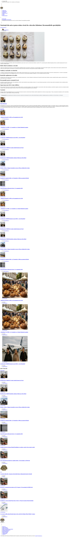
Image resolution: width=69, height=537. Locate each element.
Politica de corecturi (5, 528)
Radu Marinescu (3, 103)
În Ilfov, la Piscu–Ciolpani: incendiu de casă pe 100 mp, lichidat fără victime (15, 249)
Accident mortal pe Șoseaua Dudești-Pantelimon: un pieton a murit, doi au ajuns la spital (17, 447)
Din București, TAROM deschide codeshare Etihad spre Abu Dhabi (13, 157)
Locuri (3, 14)
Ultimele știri (4, 10)
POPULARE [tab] (2, 109)
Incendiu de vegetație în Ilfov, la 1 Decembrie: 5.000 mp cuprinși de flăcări (14, 178)
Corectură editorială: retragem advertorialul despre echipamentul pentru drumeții (16, 473)
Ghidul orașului (4, 11)
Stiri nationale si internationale (6, 19)
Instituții (3, 13)
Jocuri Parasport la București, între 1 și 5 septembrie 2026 (11, 188)
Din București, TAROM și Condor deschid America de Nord (11, 147)
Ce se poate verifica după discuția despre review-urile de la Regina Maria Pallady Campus (17, 513)
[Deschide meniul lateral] (0, 17)
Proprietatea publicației (5, 530)
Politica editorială (4, 527)
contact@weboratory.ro (38, 535)
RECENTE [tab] (2, 108)
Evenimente (4, 12)
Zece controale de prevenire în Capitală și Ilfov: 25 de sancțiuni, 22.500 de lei (15, 460)
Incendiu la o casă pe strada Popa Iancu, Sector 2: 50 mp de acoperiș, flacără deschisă (16, 500)
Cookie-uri (3, 534)
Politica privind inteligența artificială (7, 529)
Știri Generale (2, 370)
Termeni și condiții (5, 532)
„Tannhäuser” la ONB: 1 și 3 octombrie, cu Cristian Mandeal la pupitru (14, 127)
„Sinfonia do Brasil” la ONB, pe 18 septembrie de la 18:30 (11, 117)
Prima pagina (4, 18)
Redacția (3, 476)
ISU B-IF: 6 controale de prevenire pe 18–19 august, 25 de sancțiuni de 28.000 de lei (16, 487)
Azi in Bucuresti (2, 115)
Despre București (4, 15)
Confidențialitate (4, 533)
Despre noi (3, 526)
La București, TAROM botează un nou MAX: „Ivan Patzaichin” (12, 137)
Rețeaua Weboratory (5, 531)
